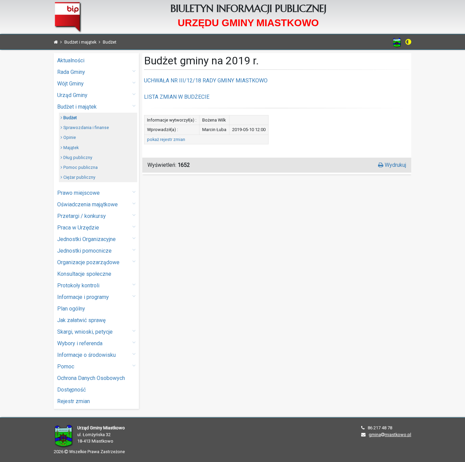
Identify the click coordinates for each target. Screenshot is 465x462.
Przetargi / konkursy (81, 216)
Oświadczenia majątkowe (87, 204)
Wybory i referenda (79, 343)
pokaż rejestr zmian (166, 139)
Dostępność (71, 389)
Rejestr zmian (73, 401)
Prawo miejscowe (78, 193)
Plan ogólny (71, 308)
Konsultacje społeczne (84, 274)
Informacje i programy (83, 297)
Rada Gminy (71, 72)
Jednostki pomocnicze (84, 251)
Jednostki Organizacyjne (86, 239)
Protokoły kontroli (78, 285)
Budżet (69, 117)
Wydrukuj (394, 165)
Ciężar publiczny (78, 177)
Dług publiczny (77, 157)
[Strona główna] (56, 42)
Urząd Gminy (72, 95)
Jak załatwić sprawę (81, 320)
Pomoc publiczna (80, 167)
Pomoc (65, 366)
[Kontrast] (408, 41)
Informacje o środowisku (86, 355)
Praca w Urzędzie (78, 227)
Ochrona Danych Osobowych (91, 378)
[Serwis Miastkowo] (397, 42)
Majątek (70, 147)
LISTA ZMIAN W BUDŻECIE (176, 97)
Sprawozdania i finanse (85, 127)
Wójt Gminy (70, 83)
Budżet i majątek (77, 106)
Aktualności (70, 60)
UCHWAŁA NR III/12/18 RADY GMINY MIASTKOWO (206, 80)
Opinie (69, 137)
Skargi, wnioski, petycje (85, 332)
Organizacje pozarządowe (88, 262)
